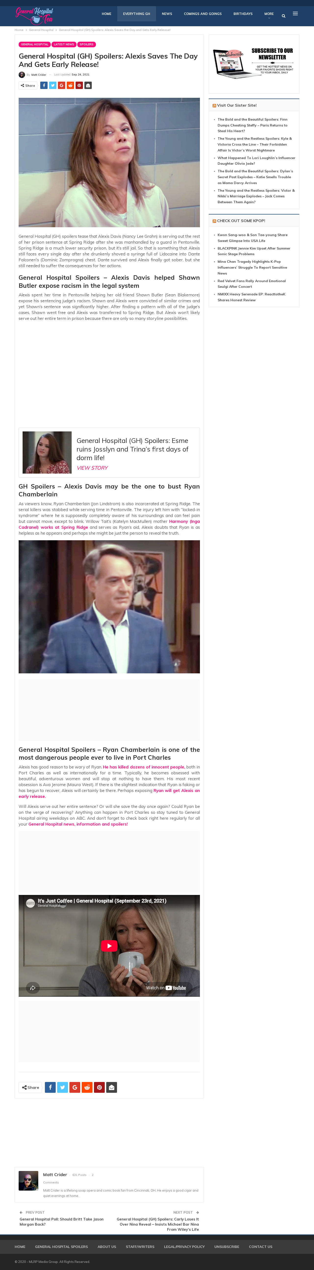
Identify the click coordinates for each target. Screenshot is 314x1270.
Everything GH (136, 14)
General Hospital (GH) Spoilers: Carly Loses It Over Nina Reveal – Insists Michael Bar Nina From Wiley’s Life (158, 1224)
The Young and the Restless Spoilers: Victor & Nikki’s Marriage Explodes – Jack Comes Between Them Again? (256, 196)
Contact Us (260, 1247)
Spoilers (86, 44)
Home (106, 14)
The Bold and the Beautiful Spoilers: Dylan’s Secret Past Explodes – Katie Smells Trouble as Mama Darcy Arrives (255, 177)
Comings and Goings (203, 14)
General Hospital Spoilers (61, 1247)
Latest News (64, 44)
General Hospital (34, 44)
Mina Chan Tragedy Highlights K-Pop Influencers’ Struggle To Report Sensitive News (252, 267)
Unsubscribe (226, 1247)
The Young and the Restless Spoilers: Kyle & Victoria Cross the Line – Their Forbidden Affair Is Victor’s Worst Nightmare (255, 144)
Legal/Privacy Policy (184, 1247)
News (167, 14)
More (269, 14)
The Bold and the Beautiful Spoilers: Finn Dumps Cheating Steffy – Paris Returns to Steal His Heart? (253, 125)
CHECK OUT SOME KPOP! (241, 220)
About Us (107, 1247)
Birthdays (243, 14)
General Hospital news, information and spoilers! (78, 824)
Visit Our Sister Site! (237, 105)
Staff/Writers (140, 1247)
